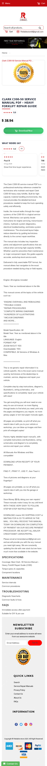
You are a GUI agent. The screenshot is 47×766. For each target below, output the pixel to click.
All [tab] (22, 148)
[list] (23, 165)
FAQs (16, 702)
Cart (43, 3)
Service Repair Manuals (23, 686)
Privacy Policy (19, 690)
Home (4, 52)
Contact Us (18, 694)
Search (17, 682)
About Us (17, 698)
